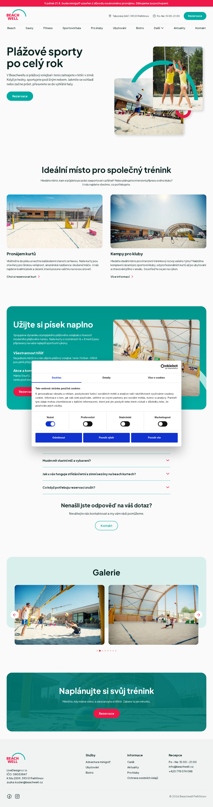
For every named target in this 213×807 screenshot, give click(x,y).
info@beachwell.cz (181, 766)
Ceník (130, 762)
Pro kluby (133, 772)
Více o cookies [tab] (156, 377)
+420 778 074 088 (181, 771)
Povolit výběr (106, 437)
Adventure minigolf (98, 762)
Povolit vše (154, 437)
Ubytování (92, 767)
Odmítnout (58, 437)
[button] (158, 28)
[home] (16, 14)
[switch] (88, 424)
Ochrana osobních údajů (142, 778)
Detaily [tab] (107, 377)
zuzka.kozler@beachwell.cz (25, 782)
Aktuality (133, 767)
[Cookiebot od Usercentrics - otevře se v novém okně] (163, 366)
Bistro (90, 772)
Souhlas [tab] (56, 377)
